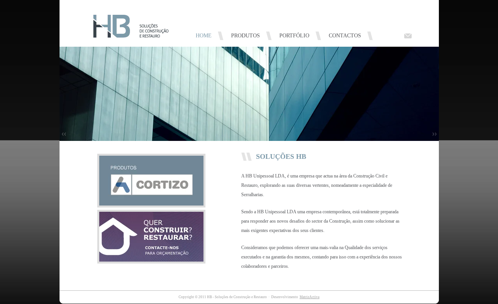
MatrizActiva (309, 297)
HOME (204, 36)
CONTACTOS (345, 36)
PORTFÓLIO (294, 36)
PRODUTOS (245, 36)
